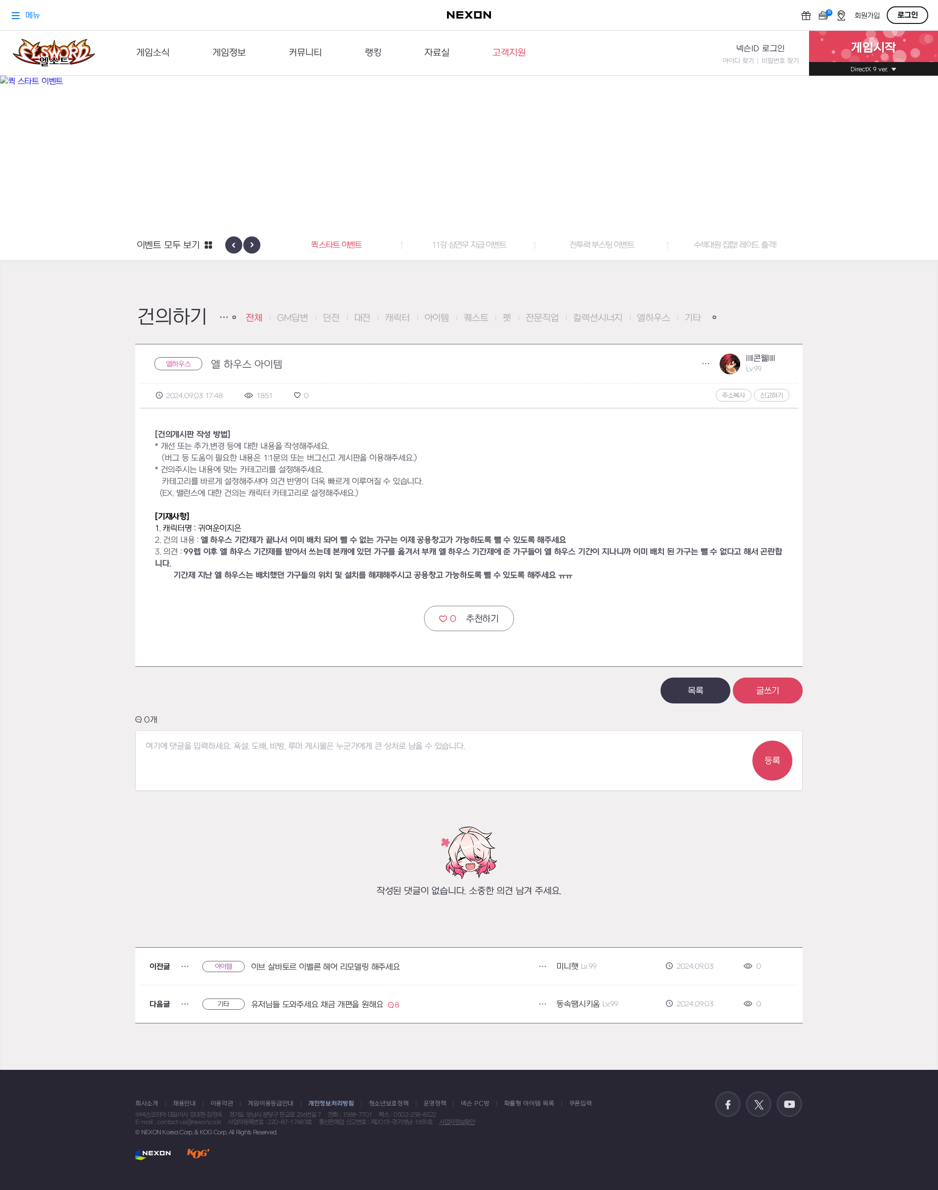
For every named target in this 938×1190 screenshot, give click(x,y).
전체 (254, 318)
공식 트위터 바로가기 (759, 1104)
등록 (772, 760)
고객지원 (509, 53)
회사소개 (146, 1103)
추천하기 (474, 619)
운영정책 (435, 1103)
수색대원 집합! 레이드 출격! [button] (647, 245)
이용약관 (222, 1103)
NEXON (153, 1155)
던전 (331, 318)
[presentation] (233, 245)
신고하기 (771, 395)
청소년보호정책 (389, 1103)
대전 (362, 318)
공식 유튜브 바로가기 (789, 1104)
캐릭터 (397, 318)
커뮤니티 (305, 53)
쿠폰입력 (580, 1103)
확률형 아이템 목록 (529, 1103)
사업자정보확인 (457, 1122)
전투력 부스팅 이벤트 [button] (514, 245)
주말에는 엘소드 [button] (779, 245)
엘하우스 (653, 318)
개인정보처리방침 (331, 1103)
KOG (198, 1155)
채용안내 (184, 1103)
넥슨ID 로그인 (760, 48)
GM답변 (292, 318)
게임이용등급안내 (271, 1103)
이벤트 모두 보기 (168, 245)
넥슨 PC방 (475, 1103)
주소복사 (733, 395)
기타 (692, 318)
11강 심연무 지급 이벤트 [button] (381, 245)
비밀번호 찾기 (780, 60)
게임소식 (153, 53)
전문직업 (542, 318)
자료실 (437, 53)
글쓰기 (767, 691)
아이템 (437, 318)
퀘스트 (476, 318)
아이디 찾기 (738, 60)
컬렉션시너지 (597, 318)
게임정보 (229, 53)
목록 (696, 691)
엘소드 (53, 53)
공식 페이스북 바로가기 (728, 1104)
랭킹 (373, 53)
